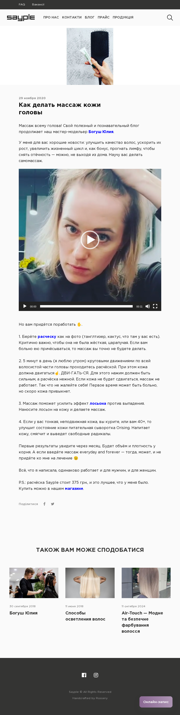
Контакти (72, 17)
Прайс (103, 17)
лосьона (98, 403)
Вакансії (38, 4)
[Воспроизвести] (24, 306)
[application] (90, 240)
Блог (89, 17)
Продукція (123, 17)
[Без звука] (147, 306)
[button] (90, 240)
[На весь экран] (155, 306)
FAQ (22, 4)
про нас (51, 17)
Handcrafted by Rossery (90, 698)
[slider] (86, 306)
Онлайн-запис (156, 702)
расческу (47, 337)
